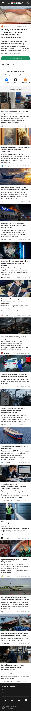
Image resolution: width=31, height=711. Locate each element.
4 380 (28, 201)
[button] (3, 64)
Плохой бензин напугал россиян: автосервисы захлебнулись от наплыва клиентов (13, 667)
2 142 (28, 681)
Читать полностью (15, 58)
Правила (19, 692)
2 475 (28, 424)
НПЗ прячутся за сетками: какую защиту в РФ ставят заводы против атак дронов (14, 524)
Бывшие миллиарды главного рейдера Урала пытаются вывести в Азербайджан (15, 149)
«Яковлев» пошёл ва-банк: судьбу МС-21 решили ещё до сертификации (14, 188)
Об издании (5, 692)
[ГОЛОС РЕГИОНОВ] (2, 239)
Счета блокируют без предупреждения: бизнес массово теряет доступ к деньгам (13, 486)
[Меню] (3, 3)
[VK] (19, 700)
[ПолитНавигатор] (2, 165)
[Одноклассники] (12, 700)
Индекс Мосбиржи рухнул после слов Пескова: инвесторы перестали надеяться (14, 301)
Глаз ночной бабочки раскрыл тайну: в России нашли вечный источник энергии (15, 263)
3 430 (28, 239)
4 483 (28, 166)
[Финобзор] (15, 3)
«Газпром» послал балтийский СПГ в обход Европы (14, 447)
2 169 (28, 612)
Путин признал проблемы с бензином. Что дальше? (15, 561)
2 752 (28, 387)
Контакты (19, 690)
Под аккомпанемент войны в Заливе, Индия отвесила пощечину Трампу (14, 634)
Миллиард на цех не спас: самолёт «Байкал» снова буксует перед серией (15, 598)
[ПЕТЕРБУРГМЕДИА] (2, 126)
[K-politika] (2, 462)
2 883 (28, 315)
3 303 (28, 277)
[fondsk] (2, 353)
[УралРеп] (2, 26)
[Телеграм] (5, 700)
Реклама (4, 690)
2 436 (28, 462)
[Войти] (28, 3)
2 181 (28, 576)
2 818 (28, 353)
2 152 (28, 643)
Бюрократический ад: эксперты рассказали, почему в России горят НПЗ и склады (14, 225)
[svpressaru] (2, 386)
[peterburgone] (2, 277)
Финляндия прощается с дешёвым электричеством (13, 338)
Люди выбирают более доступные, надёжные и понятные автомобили (14, 376)
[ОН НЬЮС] (2, 315)
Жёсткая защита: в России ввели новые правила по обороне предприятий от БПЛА (13, 410)
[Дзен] (26, 700)
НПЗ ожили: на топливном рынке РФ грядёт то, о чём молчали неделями (14, 113)
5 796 (28, 126)
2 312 (28, 500)
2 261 (28, 538)
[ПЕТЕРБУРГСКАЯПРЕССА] (2, 201)
